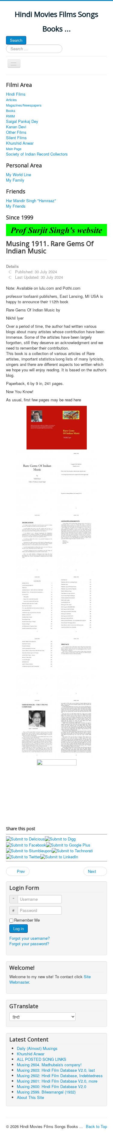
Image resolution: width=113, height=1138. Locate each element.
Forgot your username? (29, 938)
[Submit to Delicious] (25, 838)
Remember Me (27, 920)
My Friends (16, 206)
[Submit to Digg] (60, 838)
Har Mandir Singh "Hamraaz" (31, 200)
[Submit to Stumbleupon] (29, 850)
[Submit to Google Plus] (68, 844)
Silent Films (16, 137)
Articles (11, 99)
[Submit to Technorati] (72, 850)
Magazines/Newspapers (24, 105)
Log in (18, 928)
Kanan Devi (16, 127)
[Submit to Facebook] (26, 844)
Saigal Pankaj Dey (22, 121)
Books (10, 110)
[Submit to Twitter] (23, 856)
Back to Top (96, 1126)
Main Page (13, 148)
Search (16, 40)
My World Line (18, 174)
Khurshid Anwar (19, 143)
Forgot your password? (29, 943)
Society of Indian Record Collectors (37, 154)
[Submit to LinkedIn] (59, 856)
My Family (15, 180)
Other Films (16, 132)
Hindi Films (16, 94)
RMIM (10, 115)
